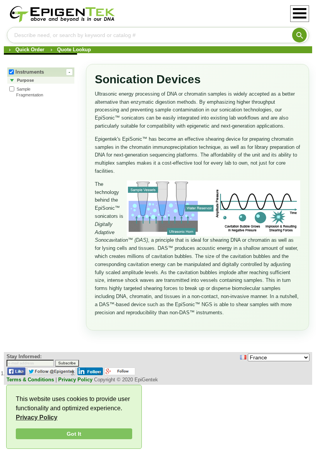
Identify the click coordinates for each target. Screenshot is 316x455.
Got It (74, 434)
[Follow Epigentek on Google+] (119, 373)
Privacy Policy (36, 417)
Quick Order (29, 49)
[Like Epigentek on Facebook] (16, 373)
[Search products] (299, 35)
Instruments (42, 72)
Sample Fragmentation (29, 92)
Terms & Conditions (30, 380)
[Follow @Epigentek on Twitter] (51, 373)
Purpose (25, 80)
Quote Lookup (74, 49)
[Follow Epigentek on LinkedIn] (90, 373)
